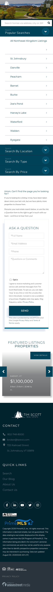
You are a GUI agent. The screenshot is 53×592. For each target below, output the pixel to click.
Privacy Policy (28, 302)
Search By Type (16, 162)
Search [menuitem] (7, 473)
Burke (14, 94)
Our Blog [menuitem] (9, 479)
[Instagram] (37, 505)
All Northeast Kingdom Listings (28, 40)
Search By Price (16, 172)
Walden (14, 130)
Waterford (16, 121)
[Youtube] (22, 505)
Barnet (14, 85)
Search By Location (18, 151)
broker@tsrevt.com (18, 439)
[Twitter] (30, 505)
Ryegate (15, 139)
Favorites (39, 6)
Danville (15, 67)
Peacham (15, 76)
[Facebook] (7, 505)
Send (25, 310)
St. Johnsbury (18, 58)
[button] (49, 23)
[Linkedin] (14, 505)
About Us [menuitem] (9, 484)
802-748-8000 (15, 434)
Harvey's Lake (18, 112)
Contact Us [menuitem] (10, 490)
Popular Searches (17, 33)
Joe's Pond (16, 103)
